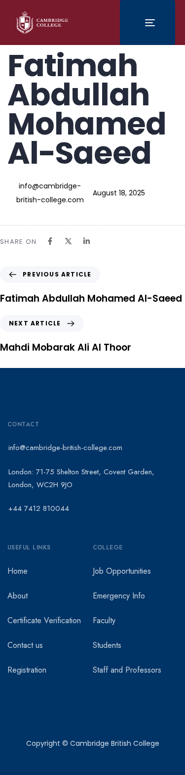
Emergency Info (119, 595)
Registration (26, 670)
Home (17, 571)
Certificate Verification (44, 620)
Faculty (104, 620)
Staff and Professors (127, 670)
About (17, 595)
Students (107, 645)
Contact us (25, 645)
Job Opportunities (122, 571)
